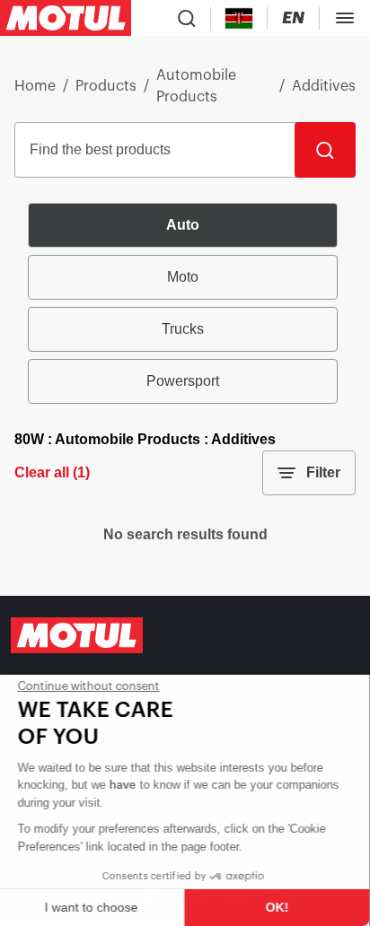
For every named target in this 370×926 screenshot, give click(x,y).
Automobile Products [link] (196, 86)
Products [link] (106, 86)
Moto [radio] (182, 276)
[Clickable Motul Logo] (65, 18)
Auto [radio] (182, 224)
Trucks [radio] (183, 328)
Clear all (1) (52, 472)
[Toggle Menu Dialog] (345, 18)
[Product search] (186, 18)
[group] (185, 303)
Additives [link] (324, 86)
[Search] (325, 150)
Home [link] (35, 86)
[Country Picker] (239, 18)
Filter (323, 472)
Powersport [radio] (182, 381)
